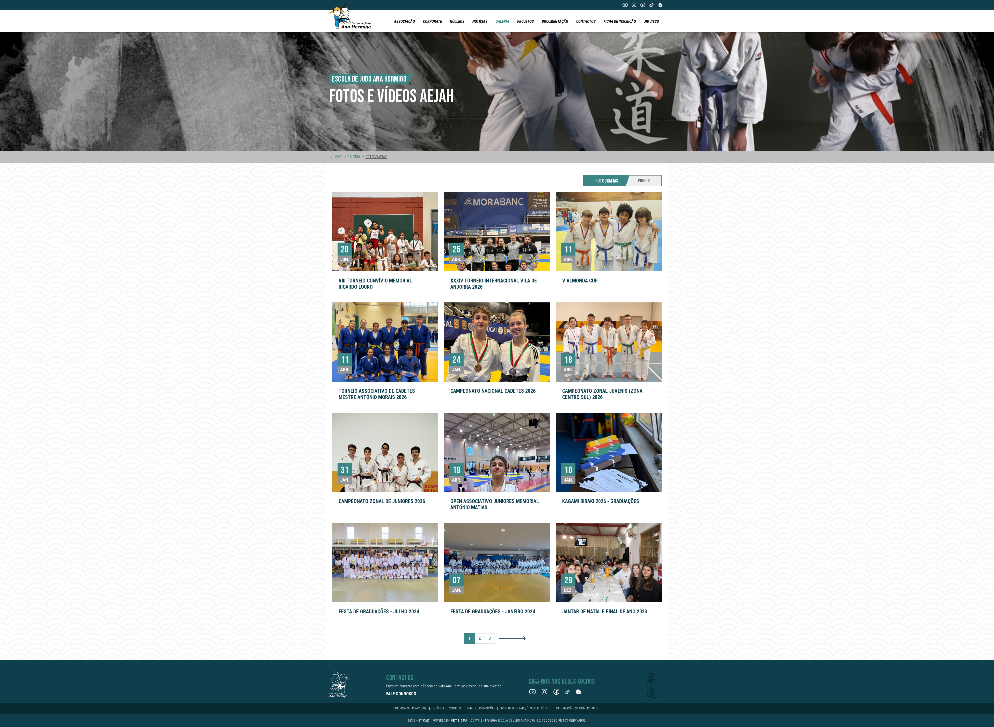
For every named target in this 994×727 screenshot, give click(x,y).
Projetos (525, 21)
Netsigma (459, 720)
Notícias (479, 21)
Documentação (555, 21)
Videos (644, 181)
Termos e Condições (480, 708)
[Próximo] (512, 638)
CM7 (426, 720)
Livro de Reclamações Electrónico (526, 708)
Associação (404, 21)
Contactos (586, 21)
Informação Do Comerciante (577, 708)
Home (338, 157)
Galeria (502, 21)
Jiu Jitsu (651, 21)
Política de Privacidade (410, 708)
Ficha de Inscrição (620, 21)
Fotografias (606, 181)
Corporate (432, 21)
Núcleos (457, 21)
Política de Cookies (446, 708)
